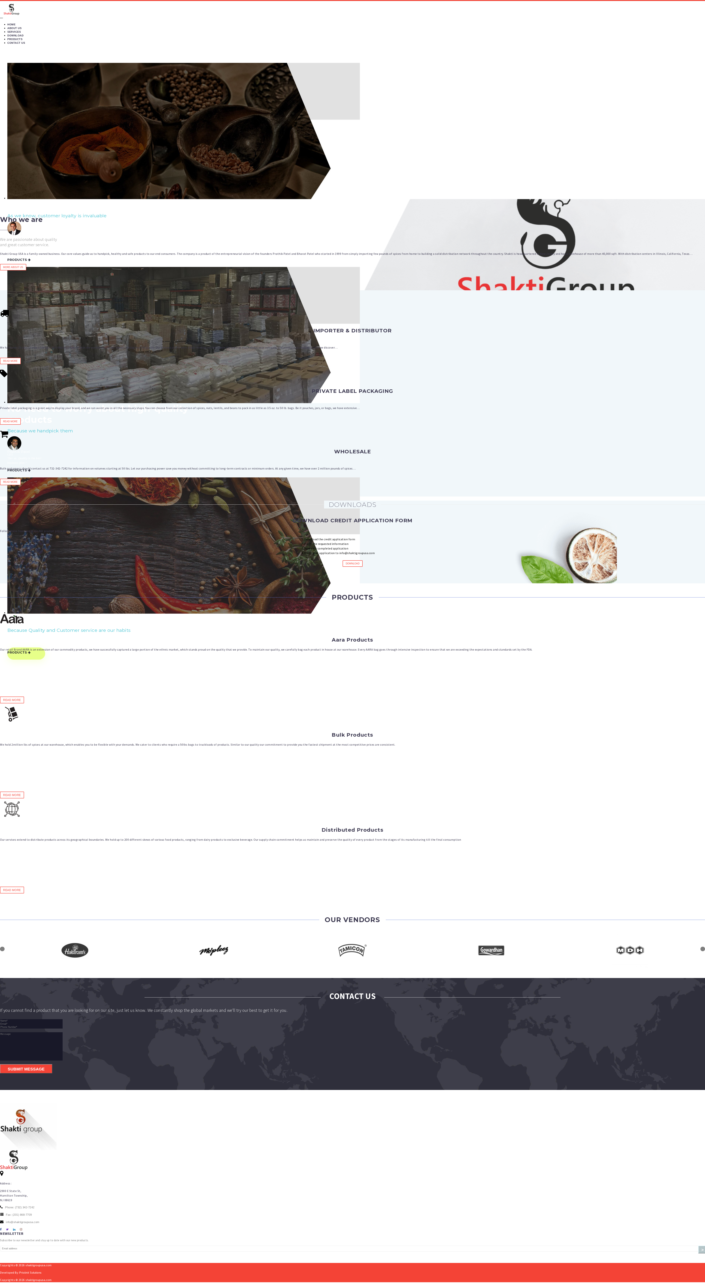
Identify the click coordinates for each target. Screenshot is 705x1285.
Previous (2, 949)
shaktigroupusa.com (38, 1265)
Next (702, 949)
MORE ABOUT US (13, 267)
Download (15, 35)
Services (14, 31)
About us (14, 28)
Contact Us (16, 42)
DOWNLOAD (352, 563)
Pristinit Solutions (30, 1272)
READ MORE (10, 361)
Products (14, 39)
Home (11, 24)
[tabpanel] (133, 950)
